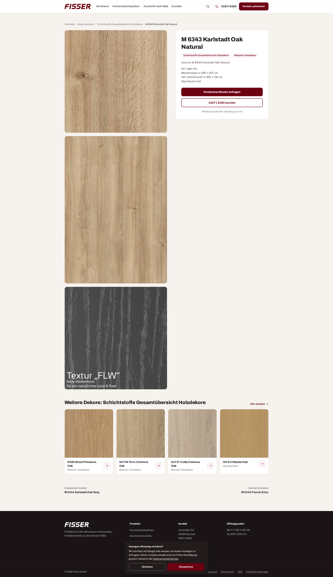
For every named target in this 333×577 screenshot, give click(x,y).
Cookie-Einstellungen (257, 571)
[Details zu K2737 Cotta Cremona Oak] (210, 465)
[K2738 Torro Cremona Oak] (141, 441)
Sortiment (102, 6)
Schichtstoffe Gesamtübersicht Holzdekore (120, 24)
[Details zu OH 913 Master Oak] (262, 463)
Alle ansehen (257, 403)
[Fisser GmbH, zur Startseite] (78, 6)
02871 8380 (229, 6)
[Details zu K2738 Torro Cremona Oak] (158, 465)
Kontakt (177, 6)
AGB (240, 571)
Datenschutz (227, 571)
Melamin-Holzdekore (245, 55)
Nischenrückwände (140, 535)
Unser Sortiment (86, 24)
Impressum (211, 571)
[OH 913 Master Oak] (244, 441)
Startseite (70, 24)
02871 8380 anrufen (222, 102)
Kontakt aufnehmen (254, 6)
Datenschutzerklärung (165, 558)
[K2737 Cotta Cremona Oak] (192, 441)
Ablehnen (147, 566)
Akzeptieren (186, 566)
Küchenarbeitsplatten (126, 6)
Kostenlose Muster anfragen (222, 91)
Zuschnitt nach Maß (155, 6)
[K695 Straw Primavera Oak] (89, 441)
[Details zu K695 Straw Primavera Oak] (107, 465)
